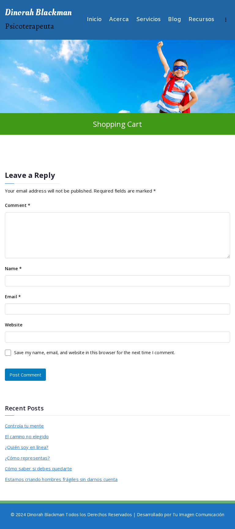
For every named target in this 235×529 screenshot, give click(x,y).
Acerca (119, 20)
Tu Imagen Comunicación (198, 514)
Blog (174, 20)
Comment (17, 205)
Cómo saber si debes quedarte (38, 468)
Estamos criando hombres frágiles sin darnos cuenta (61, 479)
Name (13, 268)
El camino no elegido (27, 436)
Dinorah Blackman (38, 12)
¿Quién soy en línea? (26, 447)
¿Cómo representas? (27, 458)
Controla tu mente (24, 426)
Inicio (94, 20)
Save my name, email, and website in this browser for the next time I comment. (94, 352)
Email (13, 296)
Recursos (201, 20)
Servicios (148, 20)
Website (13, 325)
